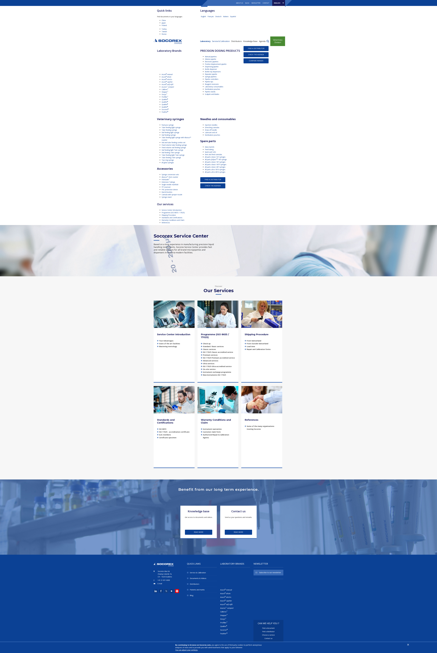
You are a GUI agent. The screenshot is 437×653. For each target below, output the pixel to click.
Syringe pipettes (211, 77)
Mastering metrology (168, 346)
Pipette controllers (211, 79)
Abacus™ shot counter (170, 177)
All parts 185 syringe (216, 159)
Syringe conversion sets (170, 174)
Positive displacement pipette (215, 64)
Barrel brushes (167, 192)
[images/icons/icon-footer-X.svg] (166, 591)
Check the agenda (256, 54)
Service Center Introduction (172, 210)
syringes (168, 162)
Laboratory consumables (214, 87)
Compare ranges (256, 61)
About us (239, 3)
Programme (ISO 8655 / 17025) (173, 212)
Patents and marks (197, 590)
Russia (164, 34)
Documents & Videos (198, 578)
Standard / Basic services (213, 346)
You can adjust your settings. (186, 650)
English (203, 16)
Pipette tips (209, 82)
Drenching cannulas (212, 127)
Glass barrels (209, 147)
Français (211, 16)
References (166, 223)
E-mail (160, 583)
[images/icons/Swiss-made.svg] (177, 591)
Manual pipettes (211, 56)
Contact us (268, 638)
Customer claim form (212, 432)
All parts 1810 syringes (215, 169)
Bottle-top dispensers (213, 72)
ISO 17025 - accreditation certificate (174, 432)
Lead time (251, 346)
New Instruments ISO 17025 (214, 375)
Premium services (210, 355)
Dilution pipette (210, 59)
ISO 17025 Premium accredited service (219, 358)
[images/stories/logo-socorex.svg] (168, 41)
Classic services (209, 349)
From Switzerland (254, 341)
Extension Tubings (168, 182)
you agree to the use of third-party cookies (227, 645)
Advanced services (210, 360)
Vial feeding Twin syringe (171, 152)
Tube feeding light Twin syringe (173, 155)
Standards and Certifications (172, 217)
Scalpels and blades (212, 94)
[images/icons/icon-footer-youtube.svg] (172, 591)
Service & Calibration (221, 41)
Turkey (164, 29)
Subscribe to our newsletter (270, 572)
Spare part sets (210, 152)
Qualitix (165, 99)
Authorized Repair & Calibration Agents (216, 436)
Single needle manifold (170, 184)
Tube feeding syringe (169, 130)
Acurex (168, 87)
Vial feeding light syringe (170, 132)
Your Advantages (166, 341)
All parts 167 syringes (215, 157)
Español (233, 16)
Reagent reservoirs (212, 84)
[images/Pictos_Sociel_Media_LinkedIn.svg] (156, 591)
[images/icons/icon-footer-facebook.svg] (161, 591)
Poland (164, 25)
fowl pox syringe (168, 125)
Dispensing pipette (211, 67)
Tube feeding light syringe (171, 127)
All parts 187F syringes (215, 164)
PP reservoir (166, 187)
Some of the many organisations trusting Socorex (260, 427)
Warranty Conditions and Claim (173, 220)
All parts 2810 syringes (215, 172)
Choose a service (268, 635)
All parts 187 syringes (215, 162)
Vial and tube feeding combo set (173, 142)
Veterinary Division (277, 41)
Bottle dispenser (211, 69)
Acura (167, 74)
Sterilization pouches (212, 89)
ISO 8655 (162, 429)
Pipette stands (210, 92)
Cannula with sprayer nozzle (172, 194)
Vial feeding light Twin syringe (172, 150)
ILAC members (165, 435)
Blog (247, 3)
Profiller (165, 97)
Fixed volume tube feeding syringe (174, 145)
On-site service (209, 369)
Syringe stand (166, 197)
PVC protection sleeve (170, 189)
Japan (164, 23)
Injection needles (211, 125)
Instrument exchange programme (217, 372)
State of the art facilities (169, 343)
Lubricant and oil (211, 132)
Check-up (207, 343)
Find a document (268, 628)
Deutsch (218, 16)
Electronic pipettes (211, 62)
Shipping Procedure (169, 215)
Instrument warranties (212, 429)
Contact (266, 3)
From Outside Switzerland (257, 343)
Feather (165, 112)
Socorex (165, 109)
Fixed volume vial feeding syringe (174, 147)
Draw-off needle (211, 130)
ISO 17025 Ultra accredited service (217, 366)
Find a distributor (256, 48)
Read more (174, 314)
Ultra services (208, 363)
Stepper (165, 92)
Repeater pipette (211, 74)
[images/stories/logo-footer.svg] (164, 566)
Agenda (262, 41)
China (164, 20)
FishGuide (166, 179)
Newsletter (256, 3)
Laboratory (205, 41)
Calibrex (165, 89)
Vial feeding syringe (169, 135)
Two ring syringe (168, 160)
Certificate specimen (167, 437)
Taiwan (164, 31)
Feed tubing (209, 149)
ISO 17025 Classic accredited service (218, 352)
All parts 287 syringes (215, 167)
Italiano (226, 16)
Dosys (164, 94)
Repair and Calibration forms (259, 349)
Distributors (236, 41)
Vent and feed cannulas (213, 154)
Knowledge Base (250, 41)
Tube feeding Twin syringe (171, 157)
